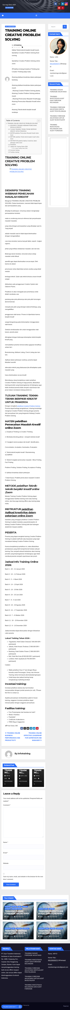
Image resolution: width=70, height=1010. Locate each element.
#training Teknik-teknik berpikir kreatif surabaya (24, 111)
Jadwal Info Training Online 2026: (19, 146)
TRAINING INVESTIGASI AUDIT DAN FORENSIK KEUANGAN (50, 913)
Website (5, 863)
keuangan (7, 908)
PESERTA (13, 144)
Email (5, 853)
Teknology (26, 928)
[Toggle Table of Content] (38, 120)
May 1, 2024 (9, 936)
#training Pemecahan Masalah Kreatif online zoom (26, 103)
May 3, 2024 (43, 916)
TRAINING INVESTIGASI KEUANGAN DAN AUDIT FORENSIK (33, 987)
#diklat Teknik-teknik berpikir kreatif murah (25, 50)
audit (19, 906)
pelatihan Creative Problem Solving (28, 406)
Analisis (14, 906)
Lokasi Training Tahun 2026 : (21, 148)
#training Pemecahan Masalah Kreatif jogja (26, 99)
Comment (6, 805)
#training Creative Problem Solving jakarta (26, 90)
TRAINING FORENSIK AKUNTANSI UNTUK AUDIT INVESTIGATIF (57, 118)
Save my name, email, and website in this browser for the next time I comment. (23, 878)
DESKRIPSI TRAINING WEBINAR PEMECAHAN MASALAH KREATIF (23, 126)
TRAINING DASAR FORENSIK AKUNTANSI (17, 912)
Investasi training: (15, 150)
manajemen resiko (17, 908)
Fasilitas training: (14, 152)
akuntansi (7, 906)
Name (5, 842)
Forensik (25, 906)
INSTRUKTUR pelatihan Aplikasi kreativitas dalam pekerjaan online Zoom (23, 141)
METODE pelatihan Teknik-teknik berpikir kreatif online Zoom (24, 137)
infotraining (17, 45)
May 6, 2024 (9, 916)
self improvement (10, 26)
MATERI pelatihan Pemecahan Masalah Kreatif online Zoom (24, 134)
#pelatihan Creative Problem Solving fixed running (25, 54)
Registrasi (66, 1006)
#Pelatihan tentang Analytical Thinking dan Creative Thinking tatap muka (26, 70)
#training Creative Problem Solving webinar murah (26, 95)
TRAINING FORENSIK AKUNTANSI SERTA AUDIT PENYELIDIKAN (58, 109)
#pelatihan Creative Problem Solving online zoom (26, 62)
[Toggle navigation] (36, 15)
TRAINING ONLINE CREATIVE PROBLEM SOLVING (22, 123)
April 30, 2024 (44, 936)
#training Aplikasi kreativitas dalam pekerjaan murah (26, 86)
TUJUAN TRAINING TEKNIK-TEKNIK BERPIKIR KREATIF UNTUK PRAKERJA (23, 130)
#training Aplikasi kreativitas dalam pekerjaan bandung (26, 78)
